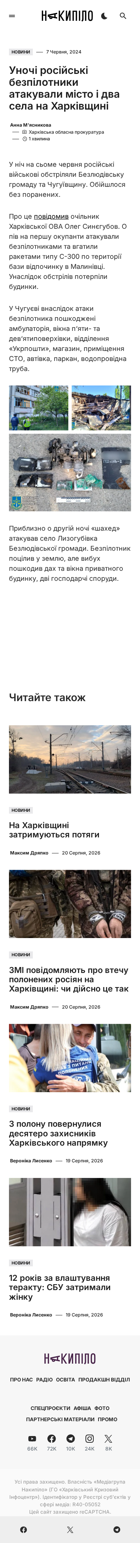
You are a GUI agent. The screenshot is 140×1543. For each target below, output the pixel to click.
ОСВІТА (65, 1380)
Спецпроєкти (50, 1408)
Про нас (21, 1380)
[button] (11, 16)
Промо (107, 1419)
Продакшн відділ (104, 1380)
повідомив (51, 216)
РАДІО (44, 1380)
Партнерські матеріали (60, 1419)
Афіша (82, 1408)
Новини (21, 52)
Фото (101, 1408)
